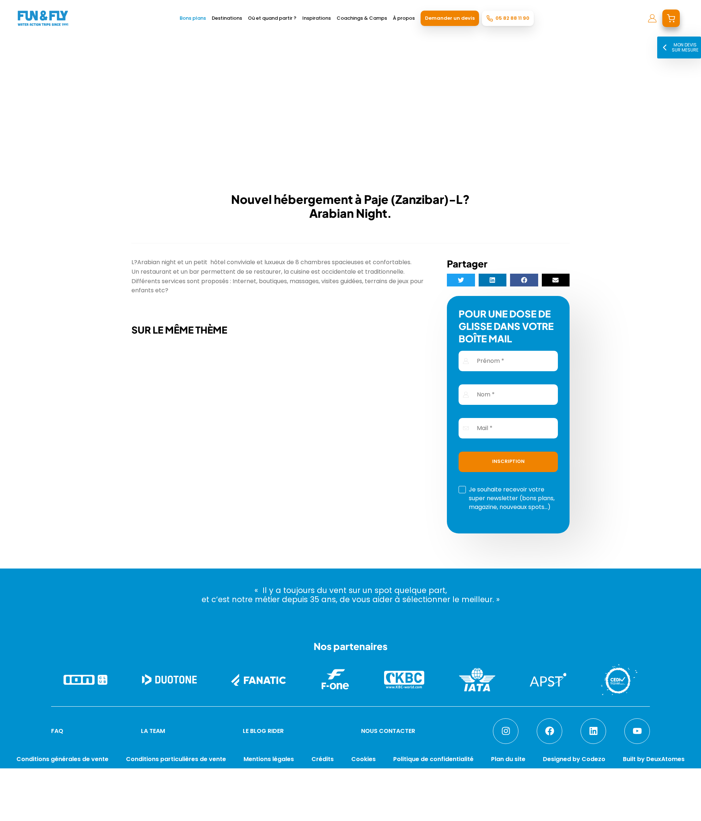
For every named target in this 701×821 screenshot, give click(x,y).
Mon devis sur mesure (685, 47)
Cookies (363, 759)
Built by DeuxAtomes (654, 759)
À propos (404, 18)
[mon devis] (671, 18)
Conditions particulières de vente (176, 759)
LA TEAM (153, 731)
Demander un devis (450, 18)
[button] (461, 280)
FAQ (57, 731)
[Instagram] (505, 731)
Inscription (508, 461)
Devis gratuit (524, 807)
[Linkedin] (593, 731)
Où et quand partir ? (272, 18)
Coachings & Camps (362, 18)
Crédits (322, 759)
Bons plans (193, 18)
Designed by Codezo (574, 759)
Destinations (227, 18)
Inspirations (316, 18)
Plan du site (508, 759)
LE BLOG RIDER (263, 731)
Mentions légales (269, 759)
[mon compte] (652, 18)
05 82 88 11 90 (512, 18)
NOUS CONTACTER (388, 731)
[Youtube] (637, 731)
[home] (43, 18)
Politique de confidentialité (433, 759)
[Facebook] (549, 731)
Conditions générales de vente (62, 759)
